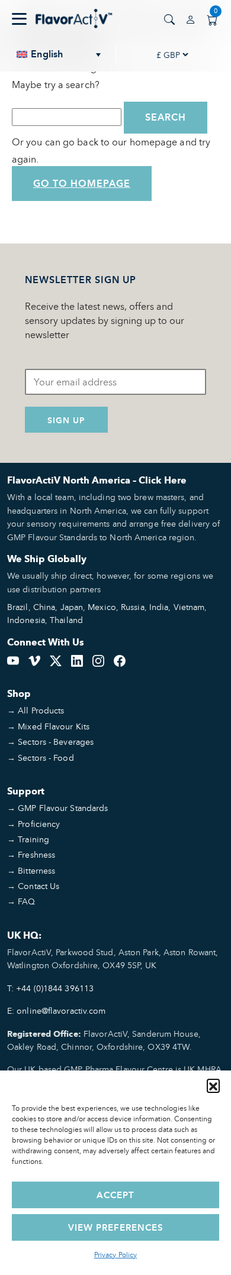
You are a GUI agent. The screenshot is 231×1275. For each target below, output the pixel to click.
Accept (115, 1195)
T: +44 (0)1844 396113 (50, 988)
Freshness (36, 854)
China (44, 607)
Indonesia (26, 620)
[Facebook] (120, 660)
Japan (72, 607)
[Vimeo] (34, 660)
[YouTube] (13, 660)
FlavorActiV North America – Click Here (97, 480)
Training (33, 839)
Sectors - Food (45, 757)
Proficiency (39, 823)
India (159, 607)
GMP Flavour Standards (63, 808)
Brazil (17, 607)
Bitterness (36, 870)
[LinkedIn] (77, 660)
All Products (41, 710)
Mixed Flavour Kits (53, 726)
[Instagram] (98, 660)
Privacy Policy (115, 1254)
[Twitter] (56, 660)
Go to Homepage (81, 184)
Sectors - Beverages (56, 741)
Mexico (102, 607)
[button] (213, 1085)
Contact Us (38, 886)
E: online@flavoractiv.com (56, 1010)
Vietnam (189, 607)
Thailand (66, 620)
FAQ (26, 901)
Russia (133, 607)
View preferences (115, 1227)
